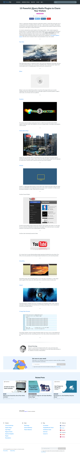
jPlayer (20, 71)
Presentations (8, 438)
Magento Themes (8, 431)
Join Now (62, 364)
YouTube (63, 434)
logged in (26, 411)
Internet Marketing (28, 427)
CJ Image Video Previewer (24, 311)
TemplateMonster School (48, 427)
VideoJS (21, 285)
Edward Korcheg (44, 16)
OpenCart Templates (9, 433)
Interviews (45, 431)
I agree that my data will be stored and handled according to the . (46, 366)
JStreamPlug (21, 261)
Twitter (63, 427)
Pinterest (63, 430)
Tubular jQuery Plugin (23, 130)
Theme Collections (28, 429)
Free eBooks (45, 425)
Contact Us (45, 433)
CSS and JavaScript (40, 13)
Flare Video (21, 42)
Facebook (63, 425)
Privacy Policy (58, 366)
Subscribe (62, 448)
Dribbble (63, 436)
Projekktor (21, 99)
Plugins (37, 2)
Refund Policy (12, 450)
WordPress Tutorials (26, 2)
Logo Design (8, 429)
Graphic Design (8, 427)
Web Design (18, 2)
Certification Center (47, 429)
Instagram (64, 432)
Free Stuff (33, 2)
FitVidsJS (21, 165)
